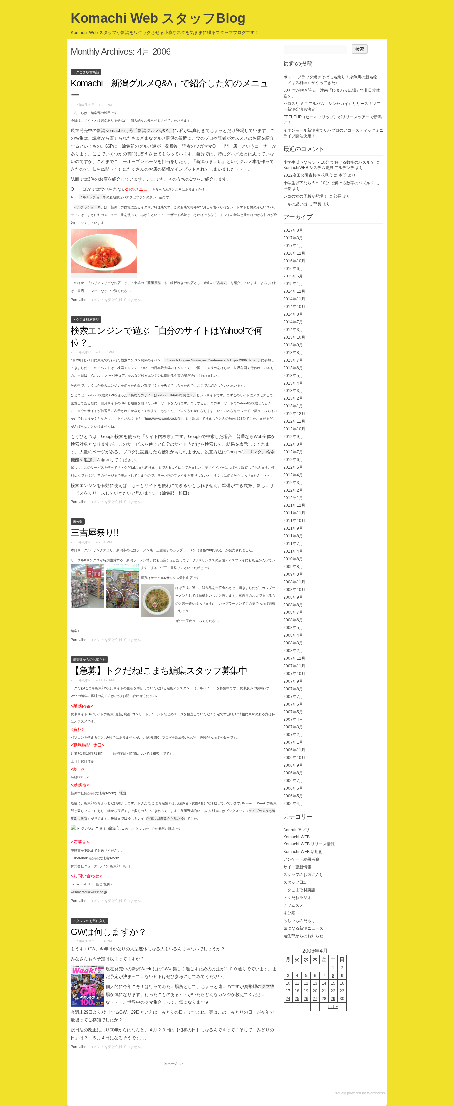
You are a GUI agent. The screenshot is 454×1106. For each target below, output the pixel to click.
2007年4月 (293, 719)
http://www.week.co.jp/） (163, 418)
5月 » (333, 1006)
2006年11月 (294, 750)
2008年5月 (293, 627)
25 (297, 998)
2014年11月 (294, 299)
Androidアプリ (297, 830)
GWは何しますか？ (109, 932)
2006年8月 (293, 773)
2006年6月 (293, 788)
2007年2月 (293, 734)
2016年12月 (294, 253)
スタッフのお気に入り (89, 921)
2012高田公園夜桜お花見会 (308, 175)
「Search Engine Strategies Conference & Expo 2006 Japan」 (212, 360)
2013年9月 (293, 345)
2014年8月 (293, 314)
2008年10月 (294, 589)
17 (288, 991)
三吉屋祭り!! (94, 533)
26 (306, 998)
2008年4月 (293, 635)
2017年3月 (293, 238)
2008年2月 (293, 650)
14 (324, 983)
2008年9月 (293, 597)
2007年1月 (293, 742)
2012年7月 (293, 452)
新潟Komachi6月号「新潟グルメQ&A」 (135, 130)
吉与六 (222, 283)
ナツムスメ (293, 905)
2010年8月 (293, 559)
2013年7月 (293, 360)
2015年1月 (293, 283)
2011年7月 (293, 543)
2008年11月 (294, 582)
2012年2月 (293, 490)
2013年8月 (293, 352)
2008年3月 (293, 643)
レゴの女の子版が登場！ (305, 196)
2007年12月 (294, 658)
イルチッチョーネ (87, 207)
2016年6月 (293, 268)
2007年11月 (294, 666)
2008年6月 (293, 620)
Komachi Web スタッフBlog (158, 18)
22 (333, 991)
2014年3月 (293, 329)
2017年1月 (293, 245)
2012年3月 (293, 482)
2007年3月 (293, 727)
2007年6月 (293, 704)
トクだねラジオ (297, 897)
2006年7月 (293, 780)
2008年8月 (293, 605)
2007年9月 (293, 681)
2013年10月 (294, 337)
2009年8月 (293, 566)
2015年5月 (293, 276)
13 (315, 983)
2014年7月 (293, 322)
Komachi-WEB (297, 837)
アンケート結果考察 (301, 859)
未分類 (78, 521)
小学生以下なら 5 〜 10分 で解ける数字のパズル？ (329, 162)
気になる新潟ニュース (303, 928)
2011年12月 (294, 505)
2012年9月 (293, 436)
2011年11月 (294, 513)
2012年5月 (293, 467)
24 (288, 998)
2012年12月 (294, 413)
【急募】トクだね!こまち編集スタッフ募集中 (159, 671)
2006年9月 (293, 765)
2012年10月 (294, 429)
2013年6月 (293, 368)
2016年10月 (294, 261)
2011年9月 (293, 528)
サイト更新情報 (297, 867)
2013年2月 (293, 398)
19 (306, 991)
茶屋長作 (154, 283)
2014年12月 (294, 291)
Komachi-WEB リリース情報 (309, 844)
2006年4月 (293, 803)
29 (333, 998)
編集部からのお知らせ (89, 659)
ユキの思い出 (295, 204)
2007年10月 (294, 673)
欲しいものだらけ (299, 920)
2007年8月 (293, 689)
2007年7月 (293, 696)
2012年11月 (294, 421)
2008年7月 (293, 612)
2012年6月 (293, 459)
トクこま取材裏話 (86, 72)
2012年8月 (293, 444)
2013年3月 (293, 390)
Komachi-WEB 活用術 (303, 851)
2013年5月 (293, 375)
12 (306, 983)
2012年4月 (293, 475)
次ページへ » (174, 1063)
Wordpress (376, 1093)
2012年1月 (293, 498)
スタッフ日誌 (295, 882)
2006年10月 (294, 757)
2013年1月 (293, 406)
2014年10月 (294, 306)
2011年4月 (293, 551)
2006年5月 (293, 796)
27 (315, 998)
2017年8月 (293, 230)
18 (297, 991)
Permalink (79, 300)
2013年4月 (293, 383)
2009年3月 (293, 574)
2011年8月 (293, 536)
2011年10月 (294, 520)
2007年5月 (293, 712)
